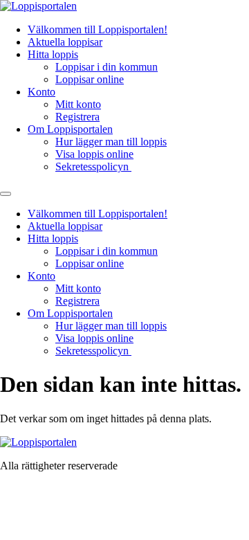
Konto (41, 92)
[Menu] (5, 194)
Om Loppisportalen (70, 129)
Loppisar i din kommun (106, 67)
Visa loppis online (94, 154)
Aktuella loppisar (65, 42)
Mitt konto (78, 104)
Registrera (77, 117)
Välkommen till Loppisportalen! (97, 29)
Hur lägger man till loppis (111, 141)
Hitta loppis (53, 54)
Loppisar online (89, 79)
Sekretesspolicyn (93, 166)
